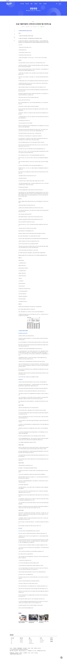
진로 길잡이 (21, 642)
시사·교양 (22, 3)
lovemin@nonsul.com (29, 607)
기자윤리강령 (14, 648)
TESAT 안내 (41, 639)
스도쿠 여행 (30, 642)
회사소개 (11, 648)
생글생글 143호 (42, 26)
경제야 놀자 (30, 639)
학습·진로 (27, 3)
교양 (11, 643)
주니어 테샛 (41, 642)
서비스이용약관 (25, 648)
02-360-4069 (39, 648)
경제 (11, 639)
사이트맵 (29, 648)
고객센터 (32, 648)
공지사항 (44, 3)
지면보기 (35, 3)
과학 (11, 642)
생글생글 (33, 8)
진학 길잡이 (21, 639)
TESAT (40, 3)
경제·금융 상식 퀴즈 (31, 643)
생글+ (32, 3)
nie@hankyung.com (24, 650)
